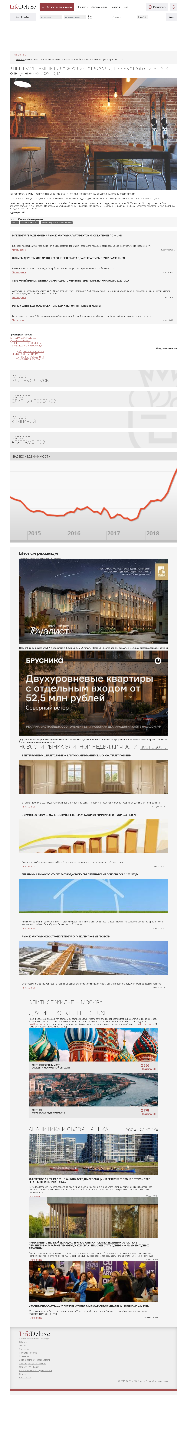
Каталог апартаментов (28, 440)
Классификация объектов (32, 1363)
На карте (83, 6)
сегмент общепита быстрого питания (57, 223)
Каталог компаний (24, 419)
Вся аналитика (142, 1130)
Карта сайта (25, 1377)
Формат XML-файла (29, 1367)
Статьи (22, 1374)
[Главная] (13, 59)
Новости (115, 6)
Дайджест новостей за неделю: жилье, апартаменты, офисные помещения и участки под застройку (27, 355)
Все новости (154, 747)
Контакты (24, 1356)
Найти (142, 17)
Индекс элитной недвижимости (34, 1360)
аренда (15, 223)
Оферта (23, 1342)
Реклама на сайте (28, 1352)
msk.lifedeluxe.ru (37, 1024)
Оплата (22, 1345)
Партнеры (24, 1349)
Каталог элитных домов (30, 378)
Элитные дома (99, 6)
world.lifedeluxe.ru (145, 1024)
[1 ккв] (99, 16)
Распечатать (19, 54)
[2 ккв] (99, 18)
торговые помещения (29, 223)
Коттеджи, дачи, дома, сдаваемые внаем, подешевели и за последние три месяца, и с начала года (26, 342)
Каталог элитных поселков (34, 399)
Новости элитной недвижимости (35, 1370)
